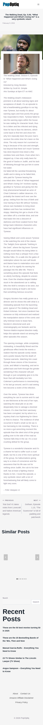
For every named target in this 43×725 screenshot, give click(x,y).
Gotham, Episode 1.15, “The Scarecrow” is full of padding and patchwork (31, 509)
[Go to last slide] (6, 557)
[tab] (17, 578)
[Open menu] (38, 4)
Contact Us (25, 694)
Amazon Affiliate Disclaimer (21, 698)
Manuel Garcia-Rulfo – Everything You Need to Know (21, 649)
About (15, 694)
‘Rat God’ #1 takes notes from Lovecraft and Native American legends (12, 507)
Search (5, 598)
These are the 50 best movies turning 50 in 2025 (21, 629)
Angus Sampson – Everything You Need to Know (21, 670)
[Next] (37, 557)
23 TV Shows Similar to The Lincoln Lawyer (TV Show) (19, 659)
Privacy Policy (21, 702)
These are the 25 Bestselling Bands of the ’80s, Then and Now (20, 639)
